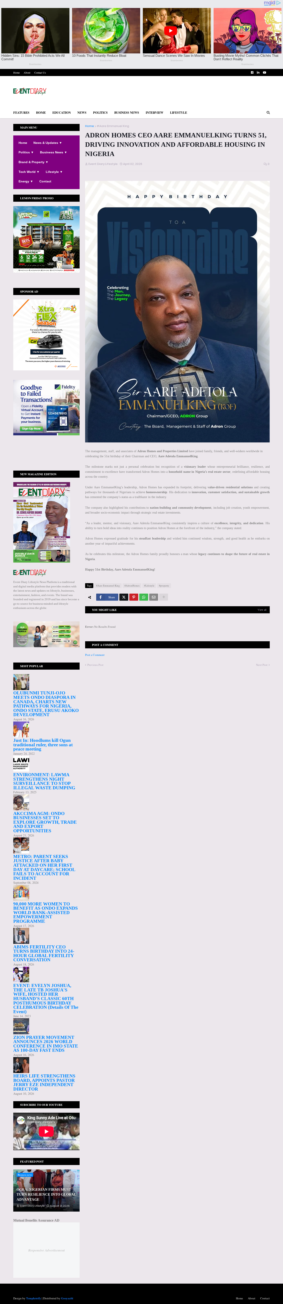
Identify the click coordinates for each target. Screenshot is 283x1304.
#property (164, 585)
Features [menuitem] (21, 112)
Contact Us (40, 72)
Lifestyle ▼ (54, 172)
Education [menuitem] (61, 112)
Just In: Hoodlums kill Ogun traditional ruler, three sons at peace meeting (43, 745)
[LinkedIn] (46, 462)
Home (16, 72)
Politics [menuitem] (100, 112)
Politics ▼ (26, 152)
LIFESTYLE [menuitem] (178, 112)
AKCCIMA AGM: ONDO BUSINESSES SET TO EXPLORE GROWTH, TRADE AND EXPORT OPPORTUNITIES (45, 822)
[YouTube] (46, 459)
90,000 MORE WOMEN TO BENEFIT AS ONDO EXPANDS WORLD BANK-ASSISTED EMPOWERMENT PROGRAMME (45, 912)
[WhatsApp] (143, 597)
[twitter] (46, 453)
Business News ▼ (53, 152)
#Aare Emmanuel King (113, 126)
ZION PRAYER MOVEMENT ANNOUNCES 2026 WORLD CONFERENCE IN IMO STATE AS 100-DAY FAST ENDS (45, 1044)
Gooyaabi (67, 1298)
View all (262, 609)
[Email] (153, 597)
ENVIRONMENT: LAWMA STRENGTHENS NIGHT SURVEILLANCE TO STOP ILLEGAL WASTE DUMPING (44, 781)
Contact (45, 181)
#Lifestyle (149, 585)
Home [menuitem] (41, 112)
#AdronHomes (132, 585)
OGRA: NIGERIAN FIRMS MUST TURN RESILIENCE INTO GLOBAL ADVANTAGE (46, 1194)
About (27, 72)
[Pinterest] (133, 597)
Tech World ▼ (29, 172)
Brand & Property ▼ (33, 162)
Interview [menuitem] (154, 112)
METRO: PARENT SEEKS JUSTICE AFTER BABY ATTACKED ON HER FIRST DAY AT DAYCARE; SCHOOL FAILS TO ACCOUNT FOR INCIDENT (44, 867)
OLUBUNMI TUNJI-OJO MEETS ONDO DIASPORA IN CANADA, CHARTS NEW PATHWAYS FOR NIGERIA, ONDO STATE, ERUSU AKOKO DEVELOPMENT (46, 703)
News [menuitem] (81, 112)
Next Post (262, 665)
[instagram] (46, 455)
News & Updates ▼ (47, 143)
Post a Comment (95, 655)
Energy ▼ (26, 181)
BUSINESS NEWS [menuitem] (126, 112)
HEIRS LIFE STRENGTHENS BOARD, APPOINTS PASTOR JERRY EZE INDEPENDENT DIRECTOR (44, 1082)
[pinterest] (46, 457)
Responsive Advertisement (46, 1250)
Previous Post (95, 665)
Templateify (33, 1298)
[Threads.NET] (46, 464)
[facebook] (46, 451)
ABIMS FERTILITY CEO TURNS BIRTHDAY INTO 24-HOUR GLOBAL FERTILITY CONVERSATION (43, 953)
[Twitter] (123, 597)
